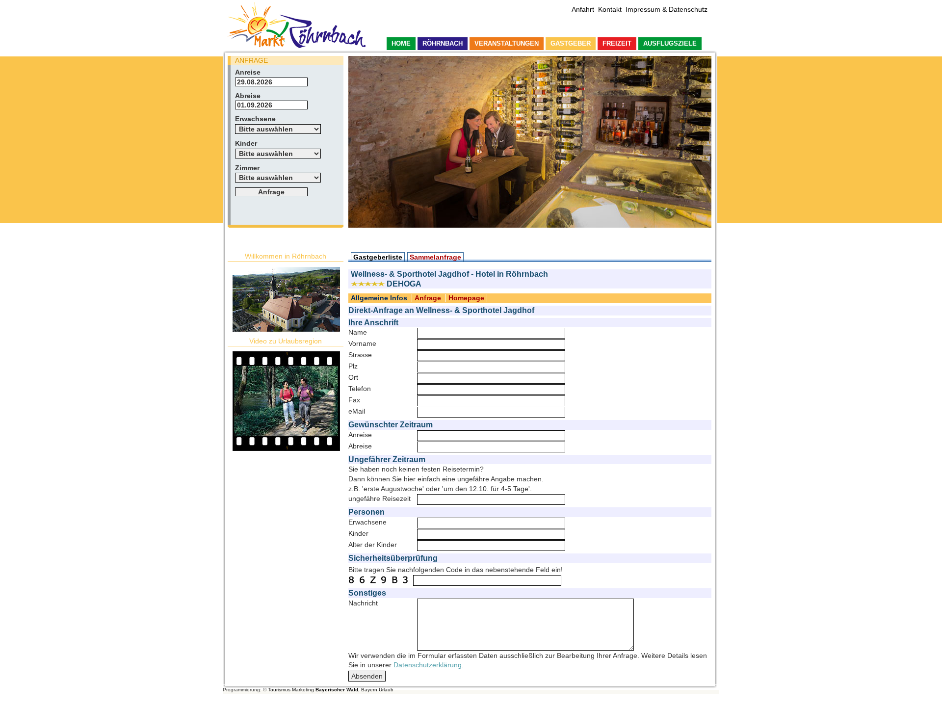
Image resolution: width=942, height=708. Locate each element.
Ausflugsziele (670, 43)
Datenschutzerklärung (427, 665)
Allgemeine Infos (379, 298)
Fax (354, 400)
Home (401, 43)
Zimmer (247, 168)
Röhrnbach (442, 43)
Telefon (359, 389)
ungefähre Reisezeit (379, 498)
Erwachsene (255, 119)
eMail (356, 411)
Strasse (360, 355)
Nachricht (363, 603)
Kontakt (610, 9)
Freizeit (616, 43)
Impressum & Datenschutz (666, 9)
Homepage (466, 298)
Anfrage (428, 298)
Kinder (246, 143)
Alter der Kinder (372, 545)
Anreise (248, 72)
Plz (353, 366)
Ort (353, 377)
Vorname (362, 343)
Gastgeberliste (377, 257)
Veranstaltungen (506, 43)
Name (357, 332)
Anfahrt (583, 9)
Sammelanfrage (435, 257)
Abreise (248, 96)
